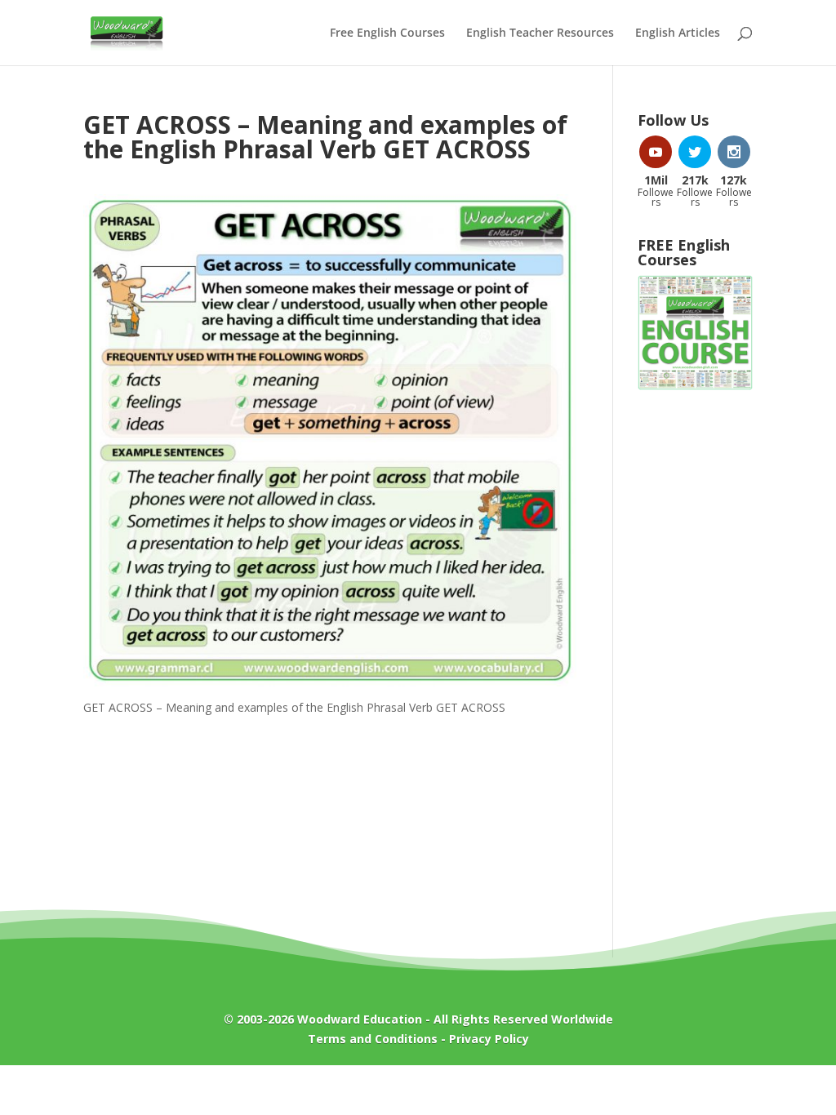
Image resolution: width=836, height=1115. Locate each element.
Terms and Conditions (373, 1038)
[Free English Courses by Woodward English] (695, 385)
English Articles (677, 33)
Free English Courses (387, 33)
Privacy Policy (489, 1038)
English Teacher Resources (540, 33)
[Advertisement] (695, 665)
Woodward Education (359, 1019)
